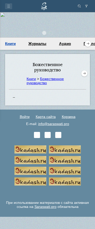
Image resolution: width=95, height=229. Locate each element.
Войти (25, 117)
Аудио (65, 43)
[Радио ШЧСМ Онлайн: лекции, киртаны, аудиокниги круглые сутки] (30, 171)
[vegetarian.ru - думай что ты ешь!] (65, 149)
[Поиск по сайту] (79, 6)
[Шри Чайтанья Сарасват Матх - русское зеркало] (65, 160)
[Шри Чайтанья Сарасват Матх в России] (30, 181)
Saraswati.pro (45, 207)
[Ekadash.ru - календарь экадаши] (30, 160)
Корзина (68, 117)
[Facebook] (48, 135)
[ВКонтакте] (37, 135)
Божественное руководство (45, 81)
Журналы (37, 43)
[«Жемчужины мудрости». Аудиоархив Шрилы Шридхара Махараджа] (65, 171)
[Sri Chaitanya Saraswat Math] (30, 149)
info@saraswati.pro (53, 124)
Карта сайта (46, 117)
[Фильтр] (86, 6)
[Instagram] (58, 135)
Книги (10, 43)
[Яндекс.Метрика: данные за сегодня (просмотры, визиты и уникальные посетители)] (48, 192)
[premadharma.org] (65, 181)
